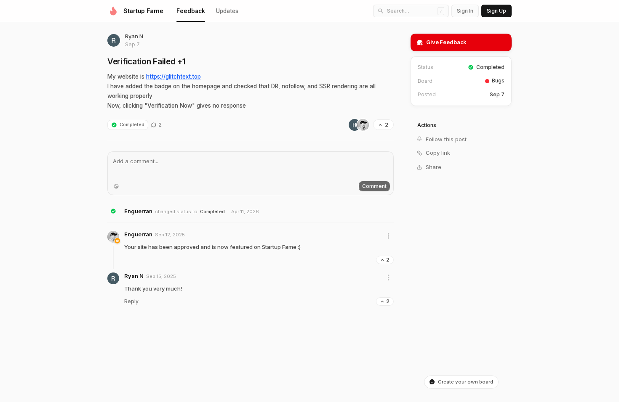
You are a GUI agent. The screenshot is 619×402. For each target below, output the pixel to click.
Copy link (438, 152)
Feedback (190, 11)
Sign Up (496, 11)
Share (433, 167)
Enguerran (138, 211)
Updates (227, 11)
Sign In (465, 11)
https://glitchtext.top (173, 76)
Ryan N (134, 36)
